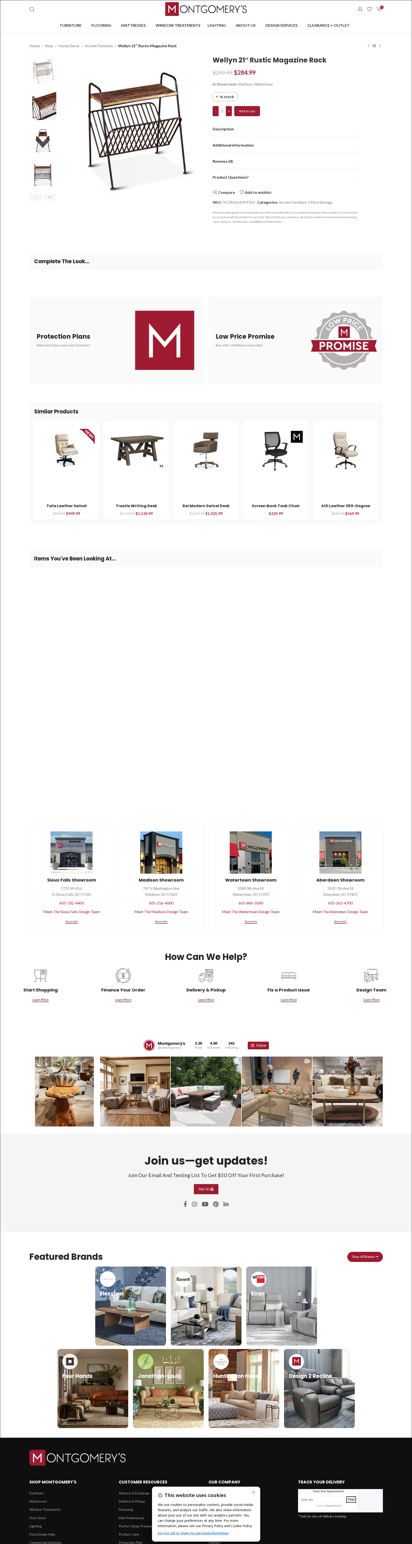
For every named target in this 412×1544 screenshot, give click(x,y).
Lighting (35, 1526)
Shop (49, 45)
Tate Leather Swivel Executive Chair (66, 508)
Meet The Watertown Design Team (251, 911)
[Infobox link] (130, 1306)
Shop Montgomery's (52, 1482)
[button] (35, 197)
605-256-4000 (161, 903)
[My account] (360, 9)
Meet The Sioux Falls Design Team (71, 911)
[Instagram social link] (194, 1204)
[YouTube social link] (205, 1204)
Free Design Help (42, 1534)
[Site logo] (206, 8)
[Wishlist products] (369, 9)
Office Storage (320, 202)
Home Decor (69, 45)
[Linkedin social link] (226, 1204)
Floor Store (37, 1518)
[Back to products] (374, 46)
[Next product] (380, 46)
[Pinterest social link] (216, 1204)
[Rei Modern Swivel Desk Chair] (206, 450)
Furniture (36, 1493)
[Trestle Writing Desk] (136, 450)
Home (34, 45)
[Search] (32, 9)
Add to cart (247, 111)
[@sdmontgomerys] (149, 1045)
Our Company (224, 1482)
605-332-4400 (71, 903)
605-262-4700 (340, 903)
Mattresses (38, 1501)
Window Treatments (45, 1509)
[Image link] (77, 1457)
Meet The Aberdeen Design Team (340, 911)
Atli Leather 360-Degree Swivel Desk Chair (345, 508)
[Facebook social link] (185, 1204)
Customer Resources (143, 1482)
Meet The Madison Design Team (161, 911)
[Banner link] (116, 340)
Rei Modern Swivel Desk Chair (206, 508)
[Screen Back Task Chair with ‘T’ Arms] (276, 450)
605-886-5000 (251, 903)
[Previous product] (368, 46)
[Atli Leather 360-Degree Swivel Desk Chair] (345, 450)
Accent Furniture (99, 45)
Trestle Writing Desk (136, 506)
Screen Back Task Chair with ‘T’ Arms (276, 508)
